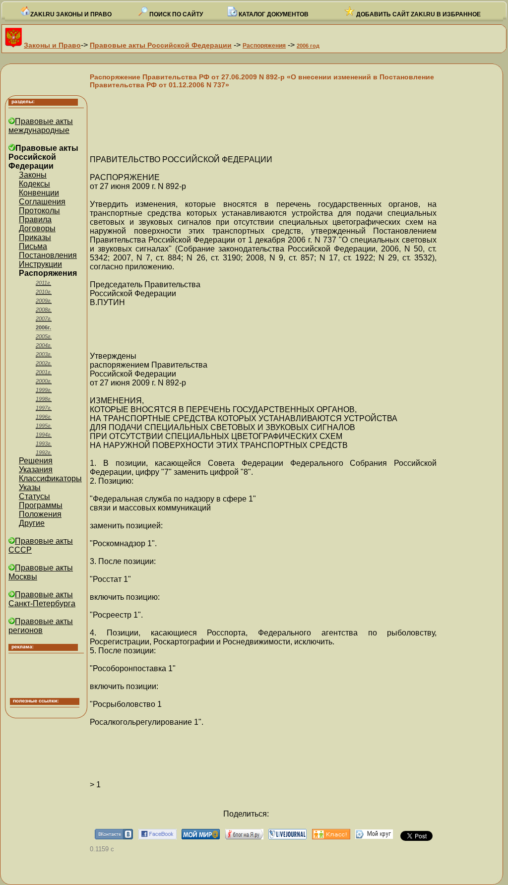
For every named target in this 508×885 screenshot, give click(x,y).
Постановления (48, 255)
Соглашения (42, 201)
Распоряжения (264, 45)
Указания (36, 469)
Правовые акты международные (40, 125)
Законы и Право (52, 45)
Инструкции (40, 264)
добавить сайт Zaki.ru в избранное (418, 14)
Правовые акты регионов (40, 625)
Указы (30, 487)
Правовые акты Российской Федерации (161, 45)
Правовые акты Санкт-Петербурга (41, 599)
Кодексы (34, 184)
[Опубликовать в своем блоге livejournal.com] (287, 836)
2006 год (308, 46)
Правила (35, 219)
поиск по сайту (175, 14)
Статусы (34, 496)
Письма (33, 246)
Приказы (35, 237)
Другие (32, 523)
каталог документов (273, 14)
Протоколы (39, 210)
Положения (40, 514)
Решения (36, 460)
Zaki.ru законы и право (71, 14)
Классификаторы (50, 478)
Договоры (37, 228)
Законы (33, 175)
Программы (41, 505)
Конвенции (39, 193)
